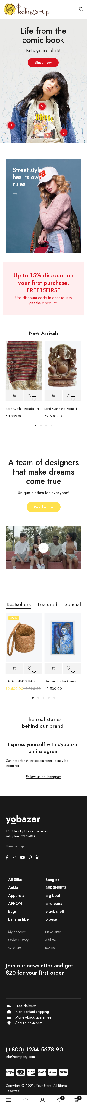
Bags (12, 911)
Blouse (51, 919)
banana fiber (19, 919)
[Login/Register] (42, 1100)
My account (16, 931)
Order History (18, 939)
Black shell (54, 911)
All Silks (15, 879)
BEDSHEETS (56, 887)
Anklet (13, 887)
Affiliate (50, 939)
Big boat (52, 895)
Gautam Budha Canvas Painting (62, 681)
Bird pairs (53, 903)
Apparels (16, 895)
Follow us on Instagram (43, 777)
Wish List (14, 947)
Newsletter (53, 931)
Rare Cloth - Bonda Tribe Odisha (24, 408)
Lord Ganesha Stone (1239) (62, 408)
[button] (15, 395)
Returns (50, 947)
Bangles (52, 879)
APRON (15, 903)
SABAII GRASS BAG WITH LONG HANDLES (24, 681)
